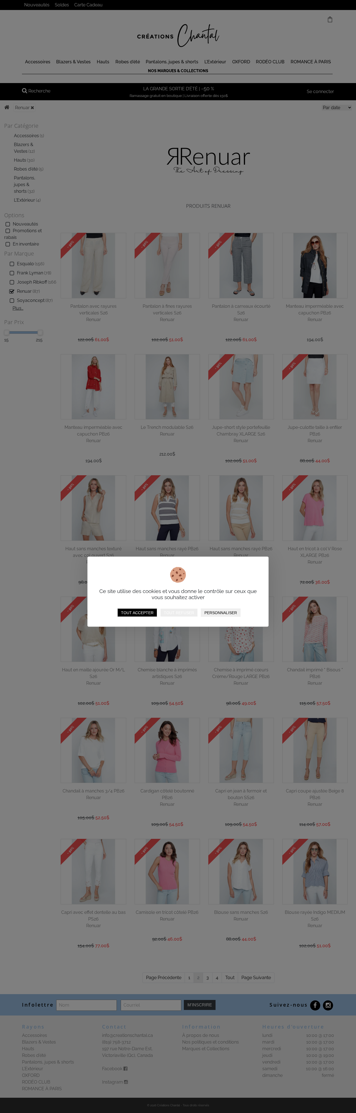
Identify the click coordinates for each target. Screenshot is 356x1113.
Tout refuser (179, 613)
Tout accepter (137, 613)
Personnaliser (220, 613)
